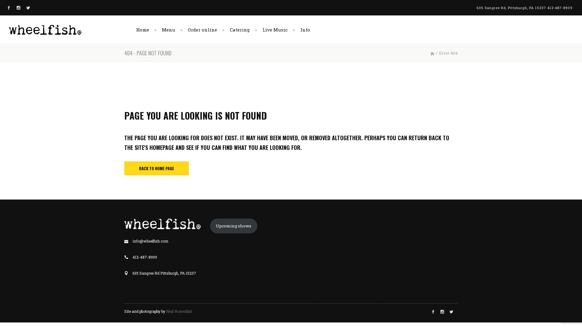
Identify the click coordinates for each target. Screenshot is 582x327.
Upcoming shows (233, 226)
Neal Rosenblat (179, 311)
